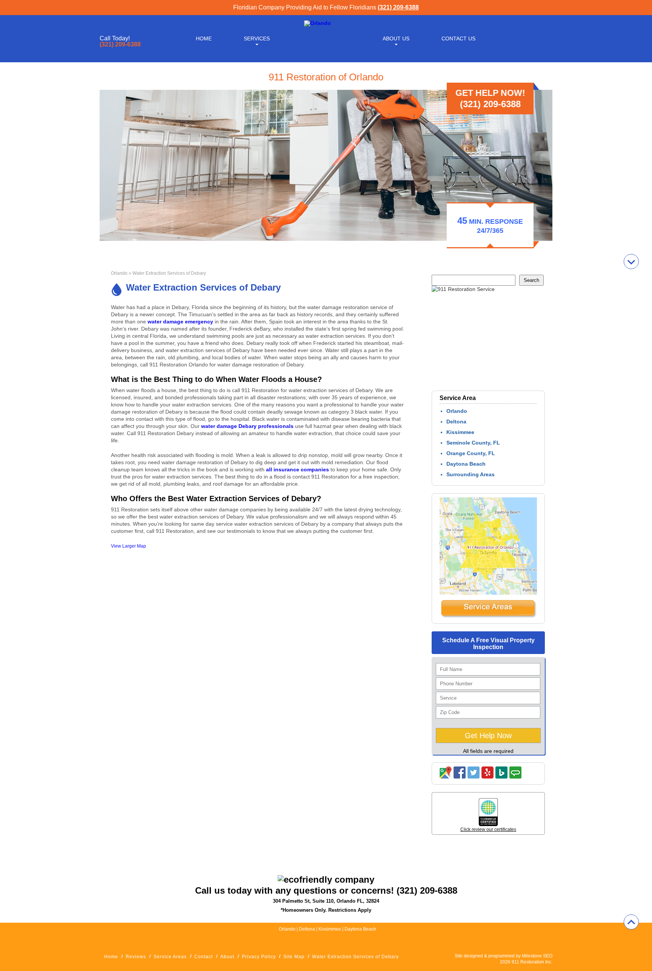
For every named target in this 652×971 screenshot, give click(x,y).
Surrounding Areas (470, 474)
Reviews (136, 956)
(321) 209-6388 (398, 7)
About (227, 956)
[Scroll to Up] (631, 921)
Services (257, 38)
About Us (396, 38)
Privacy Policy (259, 956)
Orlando (119, 273)
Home (204, 38)
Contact (203, 956)
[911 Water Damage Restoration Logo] (317, 23)
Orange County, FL (470, 453)
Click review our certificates (488, 829)
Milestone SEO (537, 956)
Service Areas (170, 956)
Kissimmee (460, 432)
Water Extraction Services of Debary (355, 956)
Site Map (293, 956)
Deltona (456, 422)
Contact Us (458, 38)
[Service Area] (488, 616)
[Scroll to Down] (631, 261)
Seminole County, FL (473, 443)
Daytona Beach (466, 464)
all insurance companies (297, 469)
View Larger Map (128, 545)
